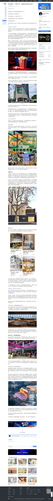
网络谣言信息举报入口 (11, 496)
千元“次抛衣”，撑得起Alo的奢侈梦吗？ (32, 475)
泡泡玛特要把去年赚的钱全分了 (22, 483)
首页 (5, 7)
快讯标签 (21, 494)
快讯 (5, 8)
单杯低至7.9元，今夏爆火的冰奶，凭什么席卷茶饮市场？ (32, 484)
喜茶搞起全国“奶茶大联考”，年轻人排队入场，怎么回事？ (32, 465)
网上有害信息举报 (42, 498)
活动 (5, 16)
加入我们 (14, 494)
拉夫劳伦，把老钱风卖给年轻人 (22, 465)
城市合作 (9, 489)
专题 (5, 14)
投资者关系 (9, 494)
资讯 (5, 10)
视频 (5, 13)
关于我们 (14, 491)
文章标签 (21, 492)
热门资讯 (21, 489)
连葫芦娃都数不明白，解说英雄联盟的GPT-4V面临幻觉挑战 (44, 63)
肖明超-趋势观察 (10, 6)
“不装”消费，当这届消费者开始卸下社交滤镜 (44, 22)
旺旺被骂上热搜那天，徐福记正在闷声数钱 (12, 465)
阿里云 (15, 498)
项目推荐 (9, 491)
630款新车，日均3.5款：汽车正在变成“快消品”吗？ (44, 28)
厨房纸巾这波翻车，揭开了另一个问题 (12, 484)
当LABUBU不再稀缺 (10, 474)
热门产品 (21, 491)
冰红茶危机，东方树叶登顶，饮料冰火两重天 (22, 475)
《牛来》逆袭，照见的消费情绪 (43, 24)
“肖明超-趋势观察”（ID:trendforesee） (19, 416)
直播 (5, 11)
